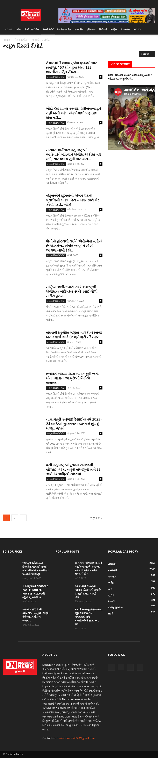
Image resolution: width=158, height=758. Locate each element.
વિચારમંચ (125, 29)
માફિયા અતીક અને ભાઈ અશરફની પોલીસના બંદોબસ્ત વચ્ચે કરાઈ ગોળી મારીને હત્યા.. (72, 291)
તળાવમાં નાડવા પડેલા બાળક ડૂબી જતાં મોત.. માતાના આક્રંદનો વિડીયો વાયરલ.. (72, 378)
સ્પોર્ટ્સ (114, 29)
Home (8, 29)
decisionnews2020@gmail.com (76, 738)
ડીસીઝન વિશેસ (32, 29)
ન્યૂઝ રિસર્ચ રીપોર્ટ (13, 54)
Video (137, 29)
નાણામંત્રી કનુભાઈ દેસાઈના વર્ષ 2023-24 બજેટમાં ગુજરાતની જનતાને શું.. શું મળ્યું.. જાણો (74, 424)
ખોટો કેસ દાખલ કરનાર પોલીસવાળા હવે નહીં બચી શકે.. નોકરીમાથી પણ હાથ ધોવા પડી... (73, 113)
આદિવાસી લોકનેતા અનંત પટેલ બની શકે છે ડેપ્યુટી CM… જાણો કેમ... (88, 591)
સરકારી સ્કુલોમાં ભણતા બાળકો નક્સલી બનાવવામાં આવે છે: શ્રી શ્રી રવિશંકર (74, 334)
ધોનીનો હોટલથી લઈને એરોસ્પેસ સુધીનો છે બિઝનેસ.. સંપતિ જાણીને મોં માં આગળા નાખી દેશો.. (74, 246)
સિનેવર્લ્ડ (103, 29)
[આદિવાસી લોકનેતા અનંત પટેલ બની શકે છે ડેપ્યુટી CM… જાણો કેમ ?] (64, 590)
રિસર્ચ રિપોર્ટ (48, 29)
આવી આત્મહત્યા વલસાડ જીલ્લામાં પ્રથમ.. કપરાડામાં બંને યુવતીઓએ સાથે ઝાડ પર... (88, 616)
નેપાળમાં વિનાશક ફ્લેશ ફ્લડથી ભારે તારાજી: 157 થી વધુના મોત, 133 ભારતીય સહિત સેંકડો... (71, 67)
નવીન (18, 29)
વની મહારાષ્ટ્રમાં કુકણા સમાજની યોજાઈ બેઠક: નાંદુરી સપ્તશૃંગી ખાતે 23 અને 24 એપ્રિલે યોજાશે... (73, 469)
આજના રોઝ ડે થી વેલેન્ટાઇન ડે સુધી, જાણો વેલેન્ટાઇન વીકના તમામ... (35, 614)
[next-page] (23, 518)
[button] (150, 29)
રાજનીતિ (79, 29)
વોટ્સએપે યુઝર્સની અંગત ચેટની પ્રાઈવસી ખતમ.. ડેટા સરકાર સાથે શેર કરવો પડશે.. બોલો (72, 200)
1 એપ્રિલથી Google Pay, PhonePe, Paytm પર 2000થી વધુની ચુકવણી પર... (35, 591)
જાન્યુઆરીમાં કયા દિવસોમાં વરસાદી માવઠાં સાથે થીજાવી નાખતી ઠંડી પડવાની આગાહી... (35, 568)
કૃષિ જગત (90, 29)
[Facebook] (132, 3)
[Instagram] (138, 3)
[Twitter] (145, 3)
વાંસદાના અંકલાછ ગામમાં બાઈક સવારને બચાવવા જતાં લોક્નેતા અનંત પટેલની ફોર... (88, 568)
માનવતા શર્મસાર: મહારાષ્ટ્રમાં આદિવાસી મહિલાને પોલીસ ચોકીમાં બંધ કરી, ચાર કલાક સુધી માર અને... (73, 154)
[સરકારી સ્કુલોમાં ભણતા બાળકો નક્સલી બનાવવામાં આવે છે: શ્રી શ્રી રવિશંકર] (22, 343)
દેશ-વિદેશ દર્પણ (64, 29)
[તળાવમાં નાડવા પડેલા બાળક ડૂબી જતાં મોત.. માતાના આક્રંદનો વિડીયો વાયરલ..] (22, 384)
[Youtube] (152, 3)
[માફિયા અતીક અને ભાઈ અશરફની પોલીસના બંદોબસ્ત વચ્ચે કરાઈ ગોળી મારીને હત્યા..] (22, 298)
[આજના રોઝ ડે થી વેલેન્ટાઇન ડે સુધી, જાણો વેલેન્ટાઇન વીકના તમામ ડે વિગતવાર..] (11, 613)
